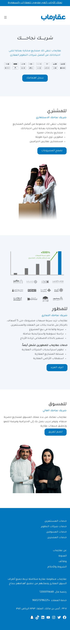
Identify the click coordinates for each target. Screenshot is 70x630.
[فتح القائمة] (5, 17)
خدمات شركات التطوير (54, 526)
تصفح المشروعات (52, 150)
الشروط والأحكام (57, 567)
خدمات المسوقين (56, 532)
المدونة (62, 556)
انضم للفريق (55, 432)
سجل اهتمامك (35, 78)
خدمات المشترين (57, 537)
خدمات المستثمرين (56, 521)
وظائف (62, 561)
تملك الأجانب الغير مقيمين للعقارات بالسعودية (35, 3)
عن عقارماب (60, 550)
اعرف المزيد (56, 367)
